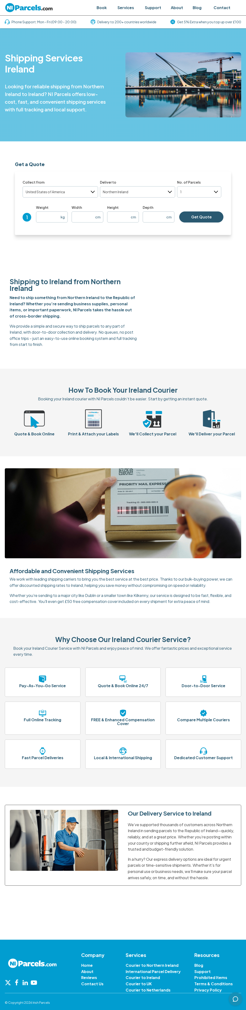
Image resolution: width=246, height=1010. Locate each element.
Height (113, 207)
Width (77, 207)
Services (125, 7)
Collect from (33, 182)
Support (153, 7)
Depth (148, 207)
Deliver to (108, 182)
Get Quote (201, 216)
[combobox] (60, 192)
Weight (42, 207)
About (177, 7)
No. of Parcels (189, 182)
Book (102, 7)
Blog (197, 7)
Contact (222, 7)
